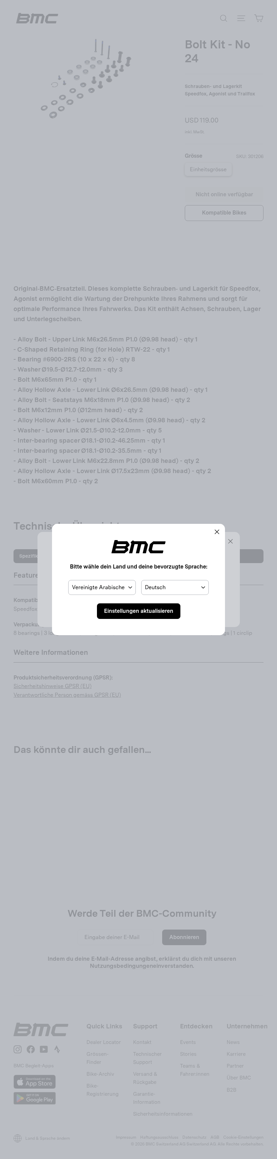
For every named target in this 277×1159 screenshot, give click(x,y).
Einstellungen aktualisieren (138, 611)
